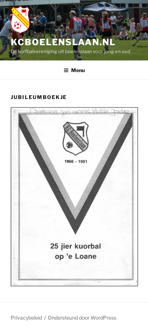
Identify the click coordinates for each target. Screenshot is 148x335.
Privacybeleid (26, 318)
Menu (78, 70)
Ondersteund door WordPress (82, 318)
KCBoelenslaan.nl (63, 42)
